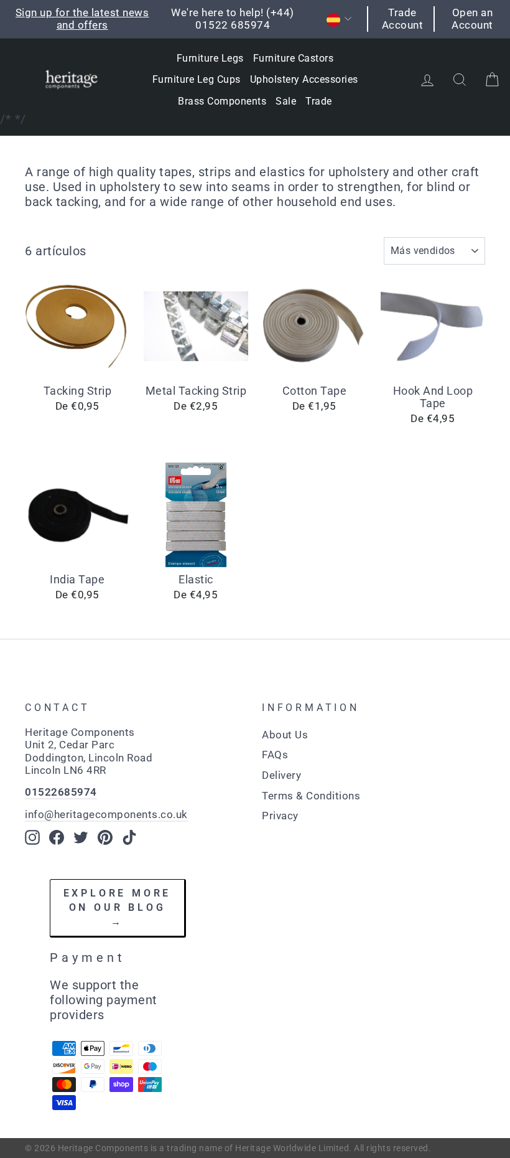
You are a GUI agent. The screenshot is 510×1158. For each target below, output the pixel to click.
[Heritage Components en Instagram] (32, 837)
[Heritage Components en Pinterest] (105, 837)
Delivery (281, 775)
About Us (285, 734)
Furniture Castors (293, 58)
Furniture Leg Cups (196, 79)
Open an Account (472, 18)
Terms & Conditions (311, 795)
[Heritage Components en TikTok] (129, 837)
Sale (286, 101)
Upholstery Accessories (304, 79)
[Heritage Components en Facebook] (56, 837)
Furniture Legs (210, 58)
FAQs (275, 754)
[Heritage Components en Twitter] (80, 837)
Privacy (280, 815)
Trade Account (403, 18)
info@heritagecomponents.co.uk (106, 814)
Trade (318, 101)
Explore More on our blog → (117, 907)
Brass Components (222, 101)
